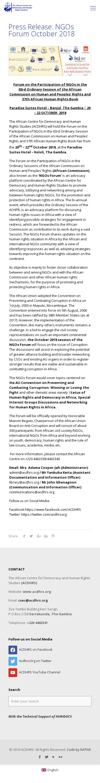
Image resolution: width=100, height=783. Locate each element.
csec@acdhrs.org (33, 600)
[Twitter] (46, 756)
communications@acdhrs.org (31, 492)
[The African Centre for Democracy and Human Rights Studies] (18, 7)
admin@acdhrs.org (24, 472)
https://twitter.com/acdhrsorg (44, 514)
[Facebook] (39, 756)
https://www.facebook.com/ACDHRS (53, 509)
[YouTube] (53, 756)
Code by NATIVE (79, 749)
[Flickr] (60, 756)
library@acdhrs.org (24, 482)
